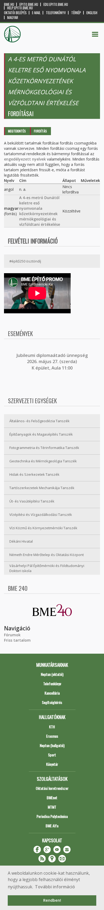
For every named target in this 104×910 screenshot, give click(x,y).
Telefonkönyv (56, 12)
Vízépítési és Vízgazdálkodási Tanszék (40, 514)
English (91, 12)
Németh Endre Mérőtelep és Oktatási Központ (46, 554)
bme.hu (9, 4)
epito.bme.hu (28, 4)
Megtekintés (17, 131)
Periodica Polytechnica (52, 816)
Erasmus (52, 736)
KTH (52, 726)
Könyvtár (52, 764)
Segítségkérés (52, 702)
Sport (52, 754)
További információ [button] (55, 887)
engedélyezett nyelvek (25, 159)
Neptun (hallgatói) (52, 745)
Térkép (76, 12)
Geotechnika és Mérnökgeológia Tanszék (43, 461)
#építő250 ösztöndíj (25, 261)
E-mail (36, 12)
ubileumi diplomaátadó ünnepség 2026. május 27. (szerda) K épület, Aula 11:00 (53, 361)
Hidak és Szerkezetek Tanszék (34, 474)
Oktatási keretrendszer (52, 788)
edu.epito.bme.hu (55, 4)
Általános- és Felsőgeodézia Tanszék (39, 420)
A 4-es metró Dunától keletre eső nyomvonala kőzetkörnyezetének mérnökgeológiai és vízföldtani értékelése (39, 211)
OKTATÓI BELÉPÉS (15, 12)
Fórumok (12, 634)
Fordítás (40, 131)
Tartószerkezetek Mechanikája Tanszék (41, 487)
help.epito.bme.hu (20, 8)
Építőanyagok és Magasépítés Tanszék (41, 434)
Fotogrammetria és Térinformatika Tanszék (44, 447)
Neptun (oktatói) (52, 674)
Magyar (12, 17)
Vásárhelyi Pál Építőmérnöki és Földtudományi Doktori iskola (46, 568)
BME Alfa (52, 825)
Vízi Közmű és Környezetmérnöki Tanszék (43, 528)
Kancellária (52, 693)
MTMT (52, 807)
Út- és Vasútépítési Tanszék (31, 501)
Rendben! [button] (52, 900)
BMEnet (52, 797)
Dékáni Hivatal (21, 541)
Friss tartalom (17, 640)
